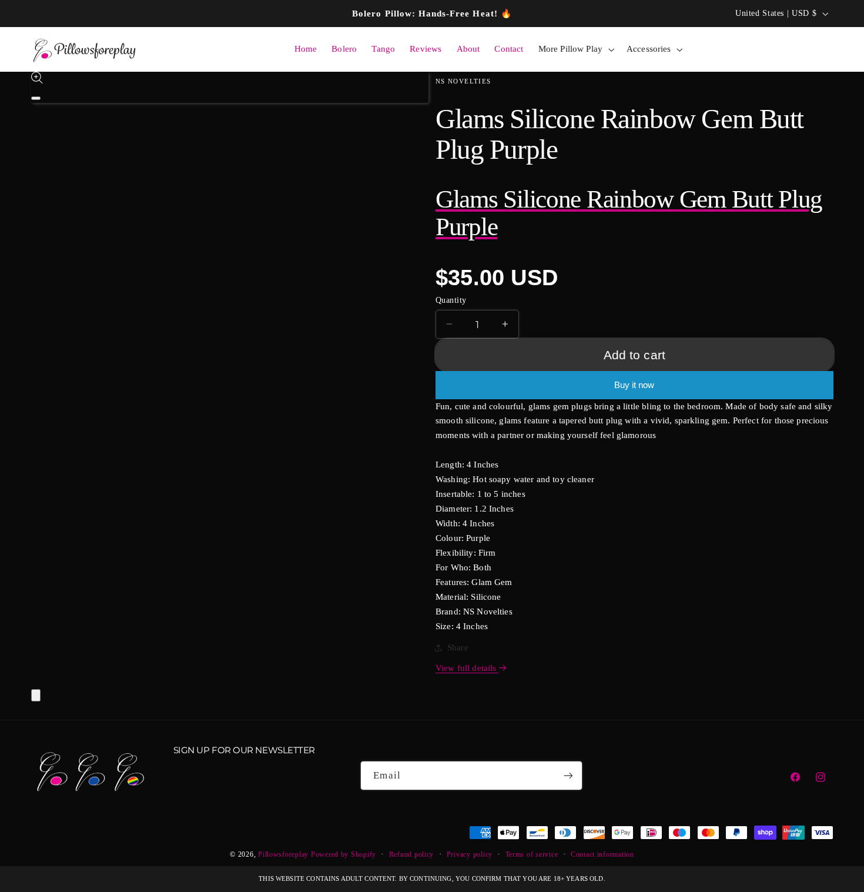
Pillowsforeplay (283, 854)
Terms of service (531, 854)
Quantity (451, 299)
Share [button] (457, 647)
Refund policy (411, 854)
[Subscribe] (568, 775)
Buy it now (634, 385)
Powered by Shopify (343, 854)
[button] (575, 49)
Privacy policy (470, 854)
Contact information (602, 854)
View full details (467, 668)
